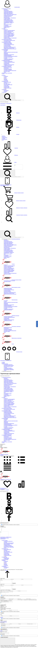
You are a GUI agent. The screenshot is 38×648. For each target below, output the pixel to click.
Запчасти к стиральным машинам (9, 30)
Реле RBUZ (6, 50)
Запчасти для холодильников (8, 31)
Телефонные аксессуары (8, 65)
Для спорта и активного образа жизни (10, 70)
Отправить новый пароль (4, 637)
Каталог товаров (4, 540)
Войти (15, 162)
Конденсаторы (6, 10)
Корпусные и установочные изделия (10, 292)
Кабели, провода (6, 257)
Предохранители (6, 247)
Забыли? (1, 617)
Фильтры (1, 455)
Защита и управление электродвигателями (11, 52)
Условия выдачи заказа (7, 555)
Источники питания (7, 41)
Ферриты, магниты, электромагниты (10, 17)
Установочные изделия (7, 26)
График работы (6, 558)
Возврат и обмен (6, 87)
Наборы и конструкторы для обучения (10, 48)
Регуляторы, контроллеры (8, 57)
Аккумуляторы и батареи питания (9, 40)
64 (6, 489)
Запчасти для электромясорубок (9, 32)
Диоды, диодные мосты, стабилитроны (10, 14)
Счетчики (5, 308)
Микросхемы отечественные (8, 13)
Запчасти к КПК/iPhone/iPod (8, 36)
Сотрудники (6, 80)
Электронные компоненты (6, 8)
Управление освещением (8, 59)
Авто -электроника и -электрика (9, 34)
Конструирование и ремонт (16, 287)
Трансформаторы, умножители (9, 252)
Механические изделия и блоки (9, 293)
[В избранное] (7, 487)
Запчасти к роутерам (7, 38)
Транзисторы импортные (8, 11)
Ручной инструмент (7, 45)
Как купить (4, 136)
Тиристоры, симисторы (8, 16)
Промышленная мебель (7, 55)
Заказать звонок (4, 185)
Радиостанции (6, 328)
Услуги (3, 73)
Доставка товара (6, 86)
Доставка (3, 28)
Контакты (5, 78)
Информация (4, 89)
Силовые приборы (7, 18)
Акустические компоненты (8, 21)
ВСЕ (8, 489)
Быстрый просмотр (3, 488)
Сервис (5, 88)
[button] (37, 324)
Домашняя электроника (6, 60)
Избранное (16, 155)
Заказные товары (6, 272)
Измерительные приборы (8, 43)
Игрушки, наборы (7, 71)
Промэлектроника (5, 49)
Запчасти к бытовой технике (8, 33)
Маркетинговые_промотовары (9, 369)
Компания (3, 75)
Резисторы (5, 9)
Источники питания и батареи (7, 39)
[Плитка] (7, 463)
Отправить (2, 526)
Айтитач (6, 570)
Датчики (5, 51)
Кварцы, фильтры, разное (8, 19)
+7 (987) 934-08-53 (8, 103)
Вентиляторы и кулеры (7, 24)
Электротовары (6, 318)
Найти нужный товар (7, 549)
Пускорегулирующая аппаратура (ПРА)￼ (10, 56)
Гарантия (5, 91)
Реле (5, 23)
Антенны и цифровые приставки (9, 62)
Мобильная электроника (8, 67)
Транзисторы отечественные (8, 242)
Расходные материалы (7, 46)
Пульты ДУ (6, 29)
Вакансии (5, 79)
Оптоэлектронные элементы (8, 20)
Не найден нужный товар (8, 84)
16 (5, 489)
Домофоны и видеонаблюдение (9, 64)
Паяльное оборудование (8, 288)
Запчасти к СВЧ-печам (7, 267)
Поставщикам (6, 90)
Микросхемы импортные (8, 12)
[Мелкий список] (7, 470)
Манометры (6, 303)
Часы (5, 72)
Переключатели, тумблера (8, 22)
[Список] (21, 463)
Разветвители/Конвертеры (8, 61)
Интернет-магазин (5, 81)
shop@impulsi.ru (2, 103)
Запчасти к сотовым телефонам (9, 35)
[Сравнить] (21, 487)
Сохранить (14, 583)
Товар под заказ (4, 137)
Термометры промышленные (8, 58)
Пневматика (6, 53)
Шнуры (5, 27)
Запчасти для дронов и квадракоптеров (10, 273)
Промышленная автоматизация (9, 54)
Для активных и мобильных (6, 66)
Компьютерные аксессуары (8, 15)
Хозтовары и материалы (8, 69)
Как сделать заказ (7, 83)
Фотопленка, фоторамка (8, 68)
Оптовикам (4, 92)
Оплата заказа (6, 85)
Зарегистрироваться (3, 621)
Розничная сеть (4, 139)
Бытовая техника (6, 63)
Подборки (5, 550)
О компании (6, 76)
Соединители (6, 25)
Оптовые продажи (5, 559)
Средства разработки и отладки (9, 44)
